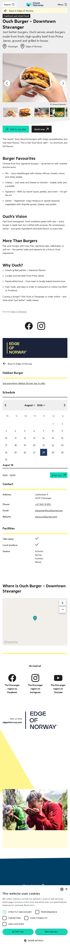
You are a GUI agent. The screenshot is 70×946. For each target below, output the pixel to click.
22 (53, 445)
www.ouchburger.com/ (46, 516)
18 (15, 445)
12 (25, 437)
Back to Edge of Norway (21, 10)
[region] (35, 621)
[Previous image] (7, 83)
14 (43, 437)
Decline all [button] (51, 931)
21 (44, 445)
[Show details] (35, 618)
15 (53, 437)
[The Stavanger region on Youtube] (58, 678)
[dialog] (35, 915)
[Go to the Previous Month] (5, 405)
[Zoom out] (62, 609)
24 (6, 452)
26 (25, 452)
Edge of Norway (19, 311)
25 (15, 452)
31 (6, 459)
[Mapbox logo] (11, 642)
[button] (35, 940)
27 (34, 452)
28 (43, 452)
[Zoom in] (62, 603)
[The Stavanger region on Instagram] (35, 678)
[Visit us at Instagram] (41, 326)
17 (6, 445)
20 (34, 445)
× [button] (66, 889)
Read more (29, 905)
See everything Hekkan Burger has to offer (24, 383)
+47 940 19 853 (43, 504)
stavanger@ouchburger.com (49, 510)
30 (62, 452)
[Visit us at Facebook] (29, 326)
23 (62, 445)
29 (53, 452)
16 (62, 437)
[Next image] (62, 83)
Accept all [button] (18, 931)
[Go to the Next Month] (64, 405)
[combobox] (61, 889)
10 (6, 437)
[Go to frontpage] (35, 4)
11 (15, 437)
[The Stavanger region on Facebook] (12, 678)
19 (25, 445)
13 (34, 437)
